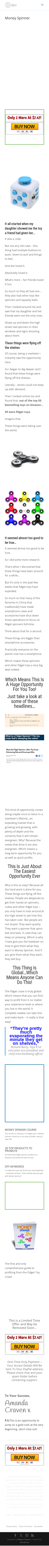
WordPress (24, 1542)
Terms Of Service (25, 1526)
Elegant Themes (24, 1539)
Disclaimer (38, 1526)
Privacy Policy (11, 1526)
